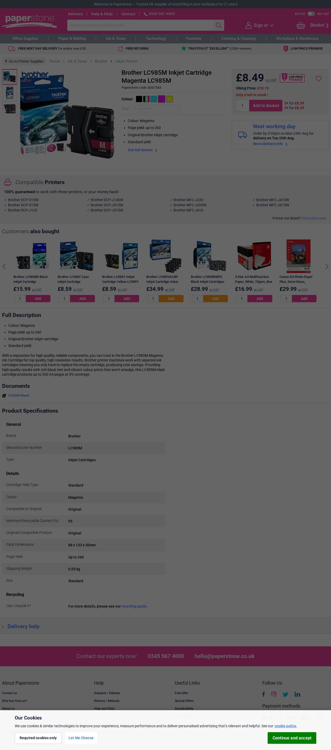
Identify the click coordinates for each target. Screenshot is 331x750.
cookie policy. (286, 726)
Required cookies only (38, 738)
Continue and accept (292, 738)
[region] (165, 730)
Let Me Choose (81, 738)
